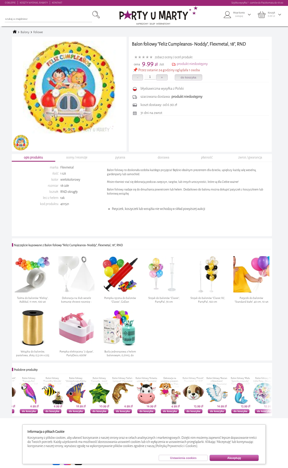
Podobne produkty (26, 370)
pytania (120, 157)
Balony (25, 32)
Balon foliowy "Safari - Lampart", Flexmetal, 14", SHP (111, 381)
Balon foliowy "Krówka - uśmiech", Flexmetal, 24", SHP (135, 381)
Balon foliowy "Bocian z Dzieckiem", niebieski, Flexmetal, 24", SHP (205, 383)
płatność (207, 157)
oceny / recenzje (76, 157)
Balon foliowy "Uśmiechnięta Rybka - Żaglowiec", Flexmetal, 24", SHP (64, 383)
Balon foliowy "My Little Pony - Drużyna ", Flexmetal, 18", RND (252, 381)
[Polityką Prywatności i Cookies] (176, 446)
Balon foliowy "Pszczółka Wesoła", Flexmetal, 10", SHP (41, 381)
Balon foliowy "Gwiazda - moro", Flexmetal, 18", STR (88, 381)
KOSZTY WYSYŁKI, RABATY (34, 2)
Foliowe (38, 32)
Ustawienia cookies (183, 458)
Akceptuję (234, 458)
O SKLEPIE (10, 2)
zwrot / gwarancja (250, 157)
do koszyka (188, 77)
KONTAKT (57, 2)
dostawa (163, 157)
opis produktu (33, 157)
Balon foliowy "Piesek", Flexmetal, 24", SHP (182, 380)
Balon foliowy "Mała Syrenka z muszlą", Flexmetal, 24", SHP (229, 381)
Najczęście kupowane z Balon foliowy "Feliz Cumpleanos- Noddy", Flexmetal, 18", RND (68, 245)
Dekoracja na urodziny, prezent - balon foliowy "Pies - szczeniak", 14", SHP (158, 383)
